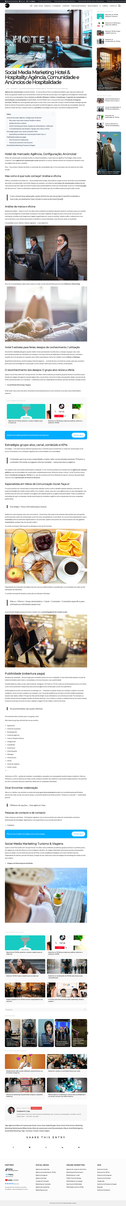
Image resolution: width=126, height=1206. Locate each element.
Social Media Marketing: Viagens (19, 385)
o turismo (30, 97)
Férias (59, 1125)
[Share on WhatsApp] (46, 1147)
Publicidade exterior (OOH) (74, 1187)
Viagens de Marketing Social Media (20, 863)
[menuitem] (11, 1)
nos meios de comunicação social (67, 183)
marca (69, 107)
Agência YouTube (41, 1178)
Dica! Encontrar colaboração (18, 140)
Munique (46, 97)
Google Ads (100, 1181)
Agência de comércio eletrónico (76, 1169)
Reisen (66, 1128)
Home (7, 88)
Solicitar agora (78, 435)
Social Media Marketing (13, 1131)
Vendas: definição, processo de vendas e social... (96, 1)
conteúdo (8, 519)
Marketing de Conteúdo (43, 1184)
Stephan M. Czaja (23, 1111)
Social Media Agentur (76, 1128)
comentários (9, 522)
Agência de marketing (42, 1169)
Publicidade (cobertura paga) (16, 137)
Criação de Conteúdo (42, 1181)
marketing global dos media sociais (54, 612)
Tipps (23, 1131)
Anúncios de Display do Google (107, 1184)
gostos (81, 519)
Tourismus (28, 1131)
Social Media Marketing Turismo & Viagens (21, 145)
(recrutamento (49, 792)
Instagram (77, 100)
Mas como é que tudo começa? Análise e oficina (25, 120)
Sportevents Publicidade (74, 1184)
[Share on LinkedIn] (62, 1147)
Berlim (39, 97)
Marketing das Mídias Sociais (22, 1128)
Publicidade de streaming (74, 1181)
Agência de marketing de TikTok (46, 1172)
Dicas (44, 1125)
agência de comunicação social (27, 160)
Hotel (63, 1125)
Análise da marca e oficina (17, 123)
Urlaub (41, 1131)
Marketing (79, 1125)
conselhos (37, 107)
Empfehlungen (51, 1125)
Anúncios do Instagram (104, 1175)
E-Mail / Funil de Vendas (73, 1178)
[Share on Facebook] (13, 1147)
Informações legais (67, 1203)
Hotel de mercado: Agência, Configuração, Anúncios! (24, 118)
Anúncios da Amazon (103, 1190)
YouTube (8, 102)
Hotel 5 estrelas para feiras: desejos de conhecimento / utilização (31, 126)
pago (84, 186)
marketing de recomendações (16, 100)
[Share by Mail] (79, 1147)
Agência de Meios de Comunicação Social (22, 1125)
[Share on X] (30, 1147)
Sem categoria (14, 88)
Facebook (69, 100)
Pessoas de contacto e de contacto (21, 142)
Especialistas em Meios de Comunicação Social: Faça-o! (27, 134)
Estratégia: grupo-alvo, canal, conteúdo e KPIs (22, 131)
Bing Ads (100, 1187)
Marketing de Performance (74, 1172)
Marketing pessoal (41, 1190)
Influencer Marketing (71, 284)
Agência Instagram (41, 1175)
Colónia (52, 97)
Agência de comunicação (14, 92)
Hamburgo (61, 97)
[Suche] (119, 6)
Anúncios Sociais (102, 1169)
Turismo (36, 1131)
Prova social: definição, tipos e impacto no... (42, 1)
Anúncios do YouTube (104, 1178)
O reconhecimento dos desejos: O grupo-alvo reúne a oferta (29, 129)
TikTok (14, 102)
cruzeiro (48, 853)
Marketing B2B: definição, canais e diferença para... (69, 1)
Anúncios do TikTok (103, 1172)
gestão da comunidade (76, 97)
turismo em (18, 352)
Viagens (47, 1131)
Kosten (72, 1125)
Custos (39, 1125)
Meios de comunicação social (42, 1128)
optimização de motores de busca (27, 477)
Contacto (10, 825)
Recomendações (57, 1128)
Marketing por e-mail (73, 1175)
